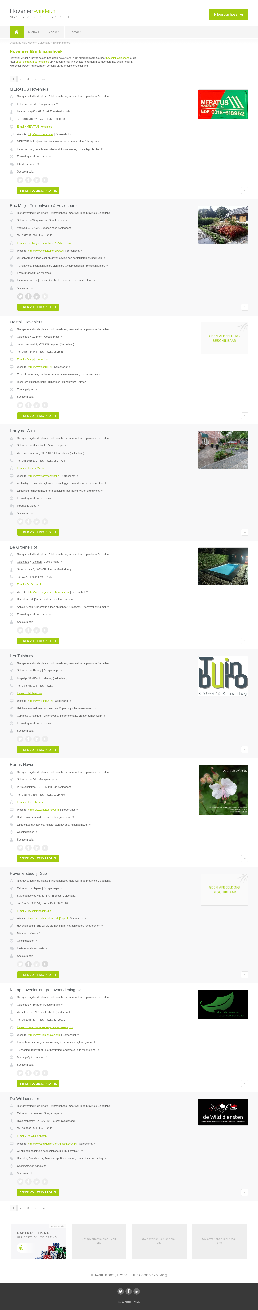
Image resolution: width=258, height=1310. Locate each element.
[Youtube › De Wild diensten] (45, 1181)
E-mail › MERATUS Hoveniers (34, 126)
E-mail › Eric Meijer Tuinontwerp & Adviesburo (44, 243)
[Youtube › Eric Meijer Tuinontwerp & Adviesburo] (45, 296)
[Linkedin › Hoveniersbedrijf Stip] (36, 964)
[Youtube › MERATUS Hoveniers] (45, 180)
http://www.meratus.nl (40, 134)
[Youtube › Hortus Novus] (45, 848)
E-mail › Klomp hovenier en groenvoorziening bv (45, 1027)
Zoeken (54, 32)
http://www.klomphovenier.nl (44, 1034)
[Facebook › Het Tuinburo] (28, 739)
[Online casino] (41, 1242)
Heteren (37, 1113)
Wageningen (39, 220)
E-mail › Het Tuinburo (29, 693)
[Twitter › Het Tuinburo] (20, 739)
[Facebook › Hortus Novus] (28, 848)
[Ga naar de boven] (244, 190)
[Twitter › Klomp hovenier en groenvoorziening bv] (20, 1073)
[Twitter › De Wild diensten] (20, 1181)
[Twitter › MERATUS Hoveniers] (20, 180)
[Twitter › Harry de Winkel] (20, 521)
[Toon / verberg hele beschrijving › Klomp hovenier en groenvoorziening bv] (79, 1042)
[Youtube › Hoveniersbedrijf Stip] (45, 964)
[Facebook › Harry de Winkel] (28, 521)
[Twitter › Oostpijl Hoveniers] (20, 405)
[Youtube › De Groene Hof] (45, 630)
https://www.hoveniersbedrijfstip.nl (48, 918)
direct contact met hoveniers (32, 61)
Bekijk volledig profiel (38, 190)
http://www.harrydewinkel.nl (44, 475)
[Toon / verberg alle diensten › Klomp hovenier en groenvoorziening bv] (79, 1050)
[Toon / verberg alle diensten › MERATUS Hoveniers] (79, 149)
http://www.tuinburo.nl (40, 700)
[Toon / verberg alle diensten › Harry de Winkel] (79, 491)
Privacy (136, 1302)
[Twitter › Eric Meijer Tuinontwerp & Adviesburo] (20, 296)
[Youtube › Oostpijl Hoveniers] (45, 405)
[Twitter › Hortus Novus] (20, 848)
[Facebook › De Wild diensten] (28, 1181)
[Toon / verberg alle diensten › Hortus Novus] (79, 825)
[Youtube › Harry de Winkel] (45, 521)
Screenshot (63, 134)
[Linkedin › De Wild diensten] (36, 1181)
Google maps (48, 104)
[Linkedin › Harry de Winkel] (36, 521)
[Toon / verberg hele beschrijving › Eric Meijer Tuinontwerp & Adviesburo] (79, 258)
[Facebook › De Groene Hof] (28, 630)
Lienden (37, 561)
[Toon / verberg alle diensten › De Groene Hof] (79, 607)
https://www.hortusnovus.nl (43, 809)
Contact (74, 32)
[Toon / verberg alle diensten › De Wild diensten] (79, 1159)
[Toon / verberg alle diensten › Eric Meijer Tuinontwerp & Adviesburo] (79, 266)
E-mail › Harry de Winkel (31, 468)
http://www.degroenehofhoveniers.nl (48, 592)
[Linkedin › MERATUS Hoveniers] (36, 180)
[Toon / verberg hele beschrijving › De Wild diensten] (79, 1151)
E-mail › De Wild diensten (32, 1135)
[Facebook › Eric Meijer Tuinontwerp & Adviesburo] (28, 296)
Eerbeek (37, 1004)
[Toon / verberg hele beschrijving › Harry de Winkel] (79, 483)
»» (43, 79)
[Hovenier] (17, 32)
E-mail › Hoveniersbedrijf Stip (34, 910)
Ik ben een (228, 14)
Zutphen (37, 336)
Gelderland (23, 104)
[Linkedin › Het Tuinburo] (36, 739)
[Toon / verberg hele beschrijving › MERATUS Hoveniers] (79, 142)
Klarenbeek (39, 445)
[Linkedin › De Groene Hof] (36, 630)
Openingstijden (27, 389)
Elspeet (36, 888)
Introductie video (28, 164)
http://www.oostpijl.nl (40, 366)
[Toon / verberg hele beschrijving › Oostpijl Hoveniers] (79, 374)
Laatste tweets (27, 280)
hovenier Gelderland (117, 57)
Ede (34, 104)
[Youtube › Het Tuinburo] (45, 739)
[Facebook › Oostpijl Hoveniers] (28, 405)
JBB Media (125, 1302)
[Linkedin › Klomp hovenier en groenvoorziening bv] (36, 1073)
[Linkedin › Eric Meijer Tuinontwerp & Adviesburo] (36, 296)
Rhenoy (36, 670)
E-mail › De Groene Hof (30, 584)
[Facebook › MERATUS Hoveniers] (28, 180)
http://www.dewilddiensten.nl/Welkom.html (52, 1143)
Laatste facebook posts (55, 280)
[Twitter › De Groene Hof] (20, 630)
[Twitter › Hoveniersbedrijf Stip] (20, 964)
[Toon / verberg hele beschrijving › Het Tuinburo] (79, 708)
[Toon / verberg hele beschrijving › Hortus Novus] (79, 817)
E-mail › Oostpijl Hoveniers (32, 359)
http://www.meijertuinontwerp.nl (46, 250)
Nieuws (33, 32)
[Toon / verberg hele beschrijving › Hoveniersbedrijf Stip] (79, 926)
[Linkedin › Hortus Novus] (36, 848)
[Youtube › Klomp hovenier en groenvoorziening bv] (45, 1073)
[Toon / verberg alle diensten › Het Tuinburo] (79, 716)
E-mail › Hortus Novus (30, 802)
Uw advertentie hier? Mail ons (99, 1240)
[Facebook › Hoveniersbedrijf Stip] (28, 964)
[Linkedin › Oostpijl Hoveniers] (36, 405)
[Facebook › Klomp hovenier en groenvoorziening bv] (28, 1073)
